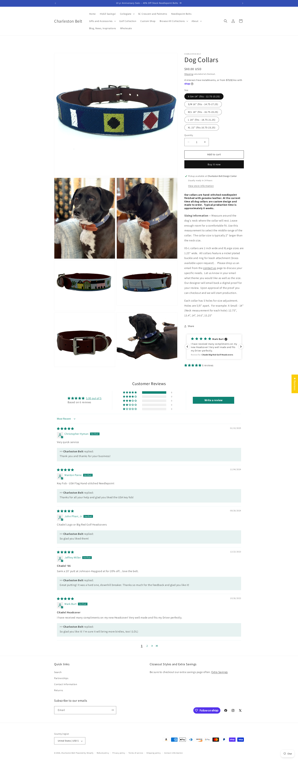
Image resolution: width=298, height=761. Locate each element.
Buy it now (214, 164)
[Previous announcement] (55, 3)
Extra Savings (219, 672)
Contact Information (65, 684)
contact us (209, 268)
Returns (58, 690)
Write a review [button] (214, 400)
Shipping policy (153, 753)
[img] (65, 428)
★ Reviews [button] (295, 383)
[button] (127, 13)
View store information (201, 185)
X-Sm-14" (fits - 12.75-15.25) (204, 96)
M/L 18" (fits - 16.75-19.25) (203, 112)
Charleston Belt (68, 753)
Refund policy (103, 753)
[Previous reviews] (187, 346)
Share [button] (191, 326)
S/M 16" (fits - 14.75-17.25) (203, 104)
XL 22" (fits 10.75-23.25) (201, 127)
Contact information (173, 753)
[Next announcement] (242, 3)
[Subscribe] (112, 710)
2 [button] (147, 646)
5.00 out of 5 (94, 398)
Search (58, 672)
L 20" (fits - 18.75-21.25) (201, 119)
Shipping (188, 74)
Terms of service (135, 753)
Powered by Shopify (84, 753)
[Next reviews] (241, 346)
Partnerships (61, 678)
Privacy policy (118, 753)
